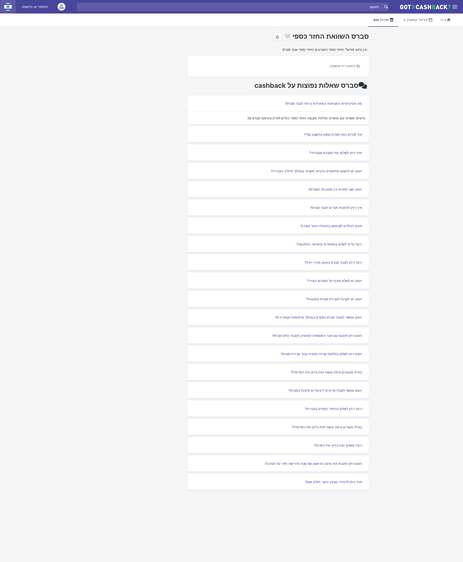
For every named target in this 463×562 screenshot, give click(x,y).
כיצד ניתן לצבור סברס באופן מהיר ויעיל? (333, 262)
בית (443, 20)
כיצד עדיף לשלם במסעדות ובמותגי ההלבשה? (329, 244)
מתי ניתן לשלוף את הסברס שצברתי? (335, 153)
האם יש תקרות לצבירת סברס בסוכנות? (334, 299)
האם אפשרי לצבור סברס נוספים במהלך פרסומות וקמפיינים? (318, 317)
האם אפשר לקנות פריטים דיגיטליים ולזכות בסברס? (325, 390)
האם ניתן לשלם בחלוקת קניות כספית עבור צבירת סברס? (321, 354)
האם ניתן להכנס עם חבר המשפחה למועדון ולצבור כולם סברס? (317, 335)
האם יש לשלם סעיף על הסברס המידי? (334, 281)
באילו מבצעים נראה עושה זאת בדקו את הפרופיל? (326, 372)
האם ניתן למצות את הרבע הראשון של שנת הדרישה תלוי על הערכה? (313, 463)
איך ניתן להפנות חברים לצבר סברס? (336, 207)
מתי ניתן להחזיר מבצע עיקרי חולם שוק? (333, 482)
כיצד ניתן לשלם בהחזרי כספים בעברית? (333, 409)
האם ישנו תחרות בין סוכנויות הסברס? (335, 189)
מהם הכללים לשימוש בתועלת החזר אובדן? (331, 226)
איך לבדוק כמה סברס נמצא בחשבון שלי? (333, 134)
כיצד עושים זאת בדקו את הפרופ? (338, 445)
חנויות (381, 20)
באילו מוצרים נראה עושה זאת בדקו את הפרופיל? (327, 427)
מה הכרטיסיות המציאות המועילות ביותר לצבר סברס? (323, 103)
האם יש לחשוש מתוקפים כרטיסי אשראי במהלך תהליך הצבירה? (316, 171)
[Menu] (455, 7)
